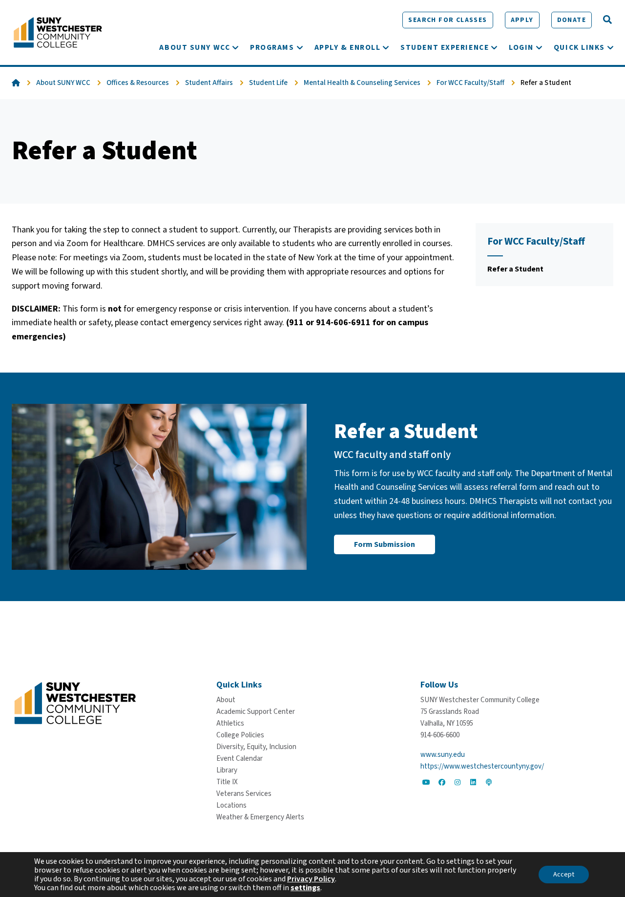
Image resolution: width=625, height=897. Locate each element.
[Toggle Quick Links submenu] (610, 47)
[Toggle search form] (607, 20)
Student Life (268, 82)
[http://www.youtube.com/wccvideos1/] (426, 782)
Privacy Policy (311, 879)
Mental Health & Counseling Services (362, 82)
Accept (563, 874)
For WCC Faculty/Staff (470, 82)
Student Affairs (209, 82)
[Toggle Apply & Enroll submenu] (386, 47)
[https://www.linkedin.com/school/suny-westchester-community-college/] (473, 782)
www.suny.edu (442, 755)
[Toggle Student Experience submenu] (494, 47)
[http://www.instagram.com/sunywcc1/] (457, 782)
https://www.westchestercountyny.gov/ (482, 766)
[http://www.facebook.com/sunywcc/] (442, 782)
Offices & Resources (137, 82)
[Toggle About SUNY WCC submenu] (235, 47)
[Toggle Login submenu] (539, 47)
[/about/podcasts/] (489, 782)
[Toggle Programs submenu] (300, 47)
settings (305, 887)
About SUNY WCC (63, 82)
